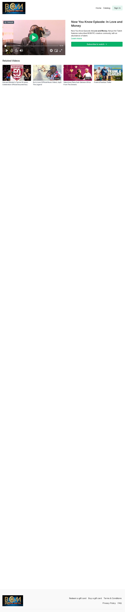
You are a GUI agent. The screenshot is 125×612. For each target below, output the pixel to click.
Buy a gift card (95, 598)
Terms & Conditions (113, 598)
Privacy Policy (109, 603)
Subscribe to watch (95, 44)
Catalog (106, 8)
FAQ (120, 603)
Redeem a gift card (77, 598)
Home (98, 8)
